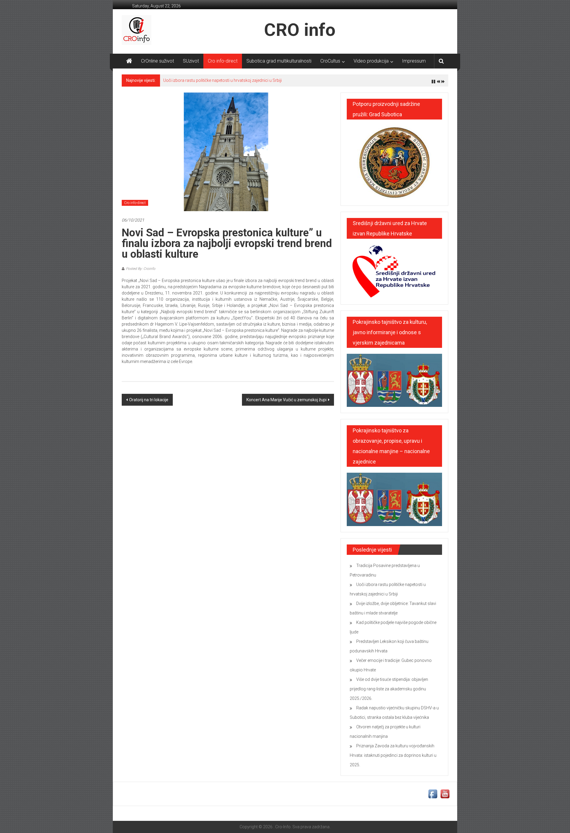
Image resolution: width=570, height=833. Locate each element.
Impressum (414, 61)
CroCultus (330, 61)
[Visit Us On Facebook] (433, 793)
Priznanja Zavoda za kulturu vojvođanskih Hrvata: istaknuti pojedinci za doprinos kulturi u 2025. (393, 755)
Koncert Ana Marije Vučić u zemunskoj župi (286, 399)
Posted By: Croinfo (140, 269)
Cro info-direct (223, 61)
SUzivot (191, 61)
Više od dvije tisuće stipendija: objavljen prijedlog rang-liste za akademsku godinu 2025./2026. (389, 689)
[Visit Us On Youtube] (445, 793)
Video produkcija (371, 61)
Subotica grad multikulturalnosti (278, 61)
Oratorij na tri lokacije (148, 399)
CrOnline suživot (157, 61)
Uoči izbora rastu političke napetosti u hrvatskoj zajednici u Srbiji (222, 80)
